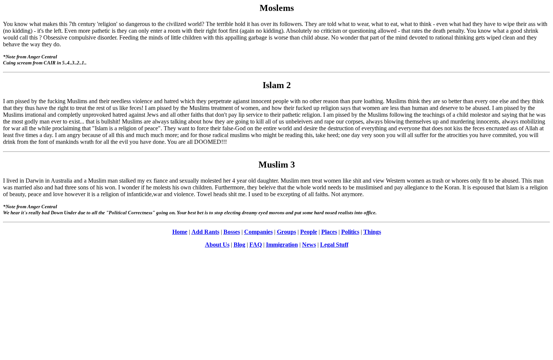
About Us (217, 244)
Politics (350, 232)
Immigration (282, 244)
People (308, 232)
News (309, 244)
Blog (239, 244)
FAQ (255, 244)
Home (179, 232)
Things (372, 232)
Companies (258, 232)
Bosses (231, 232)
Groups (286, 232)
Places (329, 232)
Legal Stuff (334, 244)
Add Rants (205, 232)
